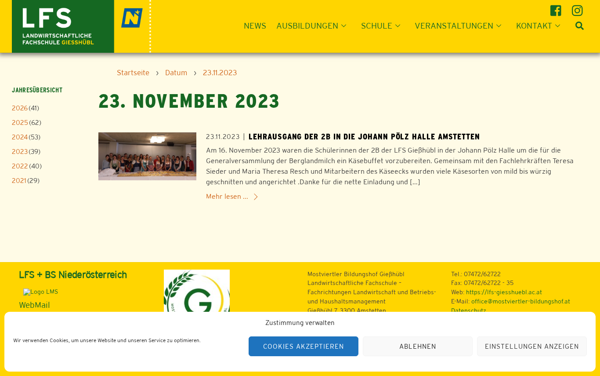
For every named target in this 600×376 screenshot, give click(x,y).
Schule (376, 25)
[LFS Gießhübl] (81, 25)
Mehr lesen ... (227, 196)
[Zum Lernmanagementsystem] (38, 291)
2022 (20, 166)
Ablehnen (417, 346)
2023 (20, 151)
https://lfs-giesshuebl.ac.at (504, 292)
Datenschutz (468, 310)
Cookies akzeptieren (303, 346)
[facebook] (557, 7)
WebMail (34, 305)
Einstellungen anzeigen (531, 346)
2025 (20, 122)
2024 (20, 137)
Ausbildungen (307, 25)
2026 (20, 108)
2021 (19, 180)
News (255, 25)
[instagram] (578, 7)
